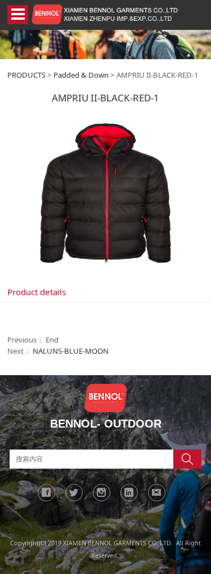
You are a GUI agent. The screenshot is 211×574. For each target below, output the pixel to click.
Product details (36, 291)
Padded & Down (81, 75)
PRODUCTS (26, 75)
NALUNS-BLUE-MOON (71, 351)
